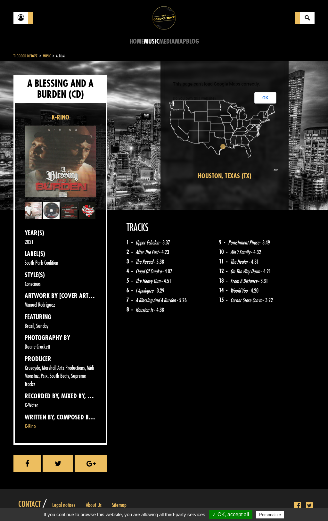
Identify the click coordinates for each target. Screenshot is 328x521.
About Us (94, 505)
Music (151, 41)
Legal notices (63, 505)
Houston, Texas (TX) (224, 176)
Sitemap (119, 505)
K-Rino (30, 426)
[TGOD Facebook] (297, 505)
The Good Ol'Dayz (25, 56)
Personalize (270, 514)
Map (180, 41)
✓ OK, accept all (230, 514)
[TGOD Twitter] (309, 505)
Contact (29, 504)
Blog (192, 41)
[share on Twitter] (58, 463)
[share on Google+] (91, 463)
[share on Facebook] (27, 463)
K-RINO (60, 117)
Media (167, 41)
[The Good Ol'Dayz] (164, 17)
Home (136, 41)
